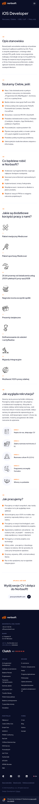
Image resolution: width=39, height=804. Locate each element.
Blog (22, 724)
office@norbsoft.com (8, 629)
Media (23, 670)
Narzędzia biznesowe (27, 685)
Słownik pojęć (17, 783)
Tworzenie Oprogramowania (7, 681)
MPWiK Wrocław (7, 764)
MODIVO (5, 731)
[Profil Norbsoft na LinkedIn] (27, 776)
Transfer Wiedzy (7, 693)
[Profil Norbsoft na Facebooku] (11, 776)
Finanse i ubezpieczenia (28, 667)
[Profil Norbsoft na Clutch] (13, 651)
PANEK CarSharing (7, 735)
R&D (3, 768)
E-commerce (25, 663)
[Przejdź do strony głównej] (9, 3)
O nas (23, 720)
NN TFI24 (5, 753)
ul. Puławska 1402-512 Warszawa (7, 637)
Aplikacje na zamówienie (9, 669)
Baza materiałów (7, 783)
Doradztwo (5, 708)
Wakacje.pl (5, 720)
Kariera (23, 727)
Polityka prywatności (28, 783)
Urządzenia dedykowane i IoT (28, 690)
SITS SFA (4, 760)
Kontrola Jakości (7, 686)
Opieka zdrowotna (26, 681)
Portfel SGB (5, 757)
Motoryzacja (24, 678)
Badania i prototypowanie (9, 700)
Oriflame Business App (8, 742)
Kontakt (23, 731)
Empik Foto (5, 727)
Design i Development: (11, 791)
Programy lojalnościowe (28, 674)
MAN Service (6, 746)
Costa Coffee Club (7, 724)
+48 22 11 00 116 (6, 627)
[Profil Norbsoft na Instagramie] (19, 776)
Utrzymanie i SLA (7, 689)
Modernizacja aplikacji (8, 697)
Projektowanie (6, 676)
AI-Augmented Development (6, 664)
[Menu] (34, 3)
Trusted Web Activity (8, 704)
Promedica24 (6, 749)
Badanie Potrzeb (7, 672)
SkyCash (4, 738)
